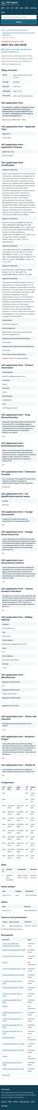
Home (3, 30)
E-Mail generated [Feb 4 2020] (13, 956)
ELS (7, 8)
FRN (9, 1102)
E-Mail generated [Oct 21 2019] (13, 1069)
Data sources (24, 1102)
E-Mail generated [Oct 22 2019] (13, 1050)
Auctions (33, 8)
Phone (15, 1102)
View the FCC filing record (23, 96)
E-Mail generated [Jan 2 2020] (12, 987)
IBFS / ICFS (3, 10)
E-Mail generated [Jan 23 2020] (13, 975)
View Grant (6, 1075)
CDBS (27, 8)
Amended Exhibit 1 (8, 1037)
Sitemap (4, 1106)
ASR (16, 8)
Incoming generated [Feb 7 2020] (14, 950)
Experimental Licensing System (17, 30)
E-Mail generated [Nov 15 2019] (13, 1044)
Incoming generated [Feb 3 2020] (14, 968)
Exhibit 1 (5, 1056)
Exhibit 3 (5, 962)
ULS (12, 8)
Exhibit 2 (5, 1006)
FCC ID (4, 1102)
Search (19, 22)
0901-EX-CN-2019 (15, 926)
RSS (32, 1102)
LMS (21, 8)
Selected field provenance (13, 929)
